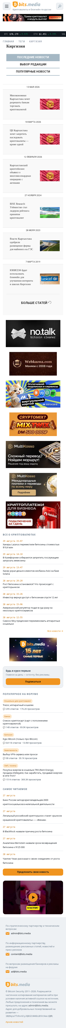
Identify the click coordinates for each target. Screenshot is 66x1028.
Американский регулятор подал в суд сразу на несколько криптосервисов (27, 609)
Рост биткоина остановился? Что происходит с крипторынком (28, 586)
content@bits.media (21, 954)
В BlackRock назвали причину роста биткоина (27, 831)
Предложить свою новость (33, 872)
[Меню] (7, 6)
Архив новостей (14, 1021)
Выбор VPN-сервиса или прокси (20, 754)
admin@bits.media (21, 933)
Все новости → (55, 630)
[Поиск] (59, 6)
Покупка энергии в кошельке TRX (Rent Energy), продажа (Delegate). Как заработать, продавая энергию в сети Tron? (32, 773)
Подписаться (33, 681)
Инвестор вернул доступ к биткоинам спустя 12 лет (30, 597)
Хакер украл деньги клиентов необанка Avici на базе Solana (31, 572)
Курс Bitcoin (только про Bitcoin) (20, 739)
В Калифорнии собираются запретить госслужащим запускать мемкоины (31, 559)
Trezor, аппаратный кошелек (18, 705)
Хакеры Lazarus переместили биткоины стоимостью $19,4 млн (31, 546)
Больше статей (34, 303)
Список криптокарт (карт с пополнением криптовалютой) (25, 722)
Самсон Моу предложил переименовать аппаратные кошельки (31, 622)
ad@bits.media (19, 971)
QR (50, 1016)
